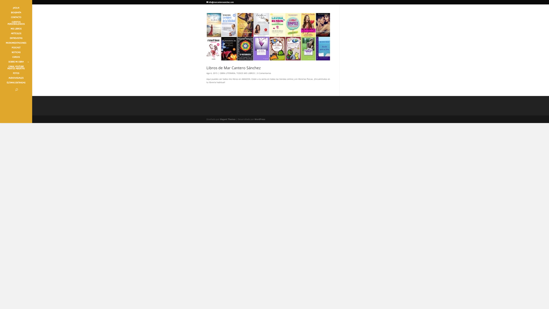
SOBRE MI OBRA (16, 62)
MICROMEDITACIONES (16, 43)
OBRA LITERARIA (227, 73)
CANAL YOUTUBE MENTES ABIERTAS (16, 68)
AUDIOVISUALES (16, 78)
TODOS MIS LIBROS (245, 73)
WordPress (259, 119)
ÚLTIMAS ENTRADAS (16, 83)
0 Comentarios (264, 73)
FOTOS (16, 73)
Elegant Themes (227, 119)
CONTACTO (16, 17)
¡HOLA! (16, 8)
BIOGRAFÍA (16, 13)
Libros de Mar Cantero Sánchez (233, 67)
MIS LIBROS (16, 29)
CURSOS (16, 57)
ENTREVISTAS (16, 38)
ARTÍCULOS (16, 34)
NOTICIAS (16, 53)
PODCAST (16, 48)
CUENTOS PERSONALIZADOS (16, 23)
